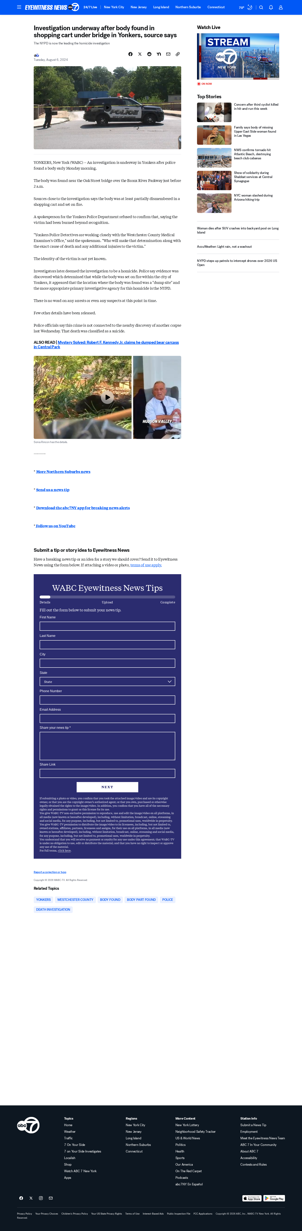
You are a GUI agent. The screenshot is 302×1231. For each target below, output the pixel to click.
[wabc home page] (28, 1125)
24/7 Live (90, 7)
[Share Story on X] (139, 54)
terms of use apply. (146, 564)
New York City (114, 7)
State (43, 673)
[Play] (238, 56)
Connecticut (216, 7)
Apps (67, 1177)
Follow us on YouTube (55, 525)
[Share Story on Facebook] (130, 54)
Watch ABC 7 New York (80, 1171)
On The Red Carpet (188, 1171)
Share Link (47, 764)
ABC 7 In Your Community (258, 1145)
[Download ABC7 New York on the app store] (252, 1198)
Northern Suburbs (188, 7)
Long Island (161, 7)
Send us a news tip (52, 489)
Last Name (47, 635)
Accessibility (248, 1158)
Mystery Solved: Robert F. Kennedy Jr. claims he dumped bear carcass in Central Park (106, 345)
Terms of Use (132, 1213)
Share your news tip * (55, 727)
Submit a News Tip (253, 1125)
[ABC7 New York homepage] (52, 7)
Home (68, 1125)
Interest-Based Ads (153, 1213)
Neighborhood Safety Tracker (195, 1131)
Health (179, 1151)
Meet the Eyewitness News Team (262, 1138)
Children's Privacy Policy (74, 1213)
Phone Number (51, 691)
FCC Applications (203, 1213)
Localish (69, 1158)
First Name (48, 617)
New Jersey (139, 7)
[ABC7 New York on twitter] (31, 1198)
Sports (179, 1158)
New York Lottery (187, 1125)
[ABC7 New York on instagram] (41, 1198)
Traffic (68, 1138)
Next (107, 786)
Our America (184, 1164)
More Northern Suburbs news (63, 471)
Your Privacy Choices (46, 1213)
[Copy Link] (177, 54)
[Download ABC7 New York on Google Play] (274, 1198)
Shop (67, 1164)
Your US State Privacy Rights (106, 1213)
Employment (249, 1131)
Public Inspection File (178, 1213)
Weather (70, 1131)
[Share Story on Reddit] (149, 54)
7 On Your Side (74, 1145)
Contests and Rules (253, 1164)
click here (64, 850)
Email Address (50, 709)
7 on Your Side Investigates (82, 1151)
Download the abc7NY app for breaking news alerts (83, 507)
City (42, 654)
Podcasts (181, 1177)
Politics (180, 1145)
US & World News (187, 1138)
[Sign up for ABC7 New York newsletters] (51, 1198)
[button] (19, 7)
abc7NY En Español (189, 1184)
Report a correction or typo (50, 872)
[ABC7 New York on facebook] (21, 1198)
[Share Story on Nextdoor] (158, 54)
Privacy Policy (24, 1213)
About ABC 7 (249, 1151)
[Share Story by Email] (168, 54)
